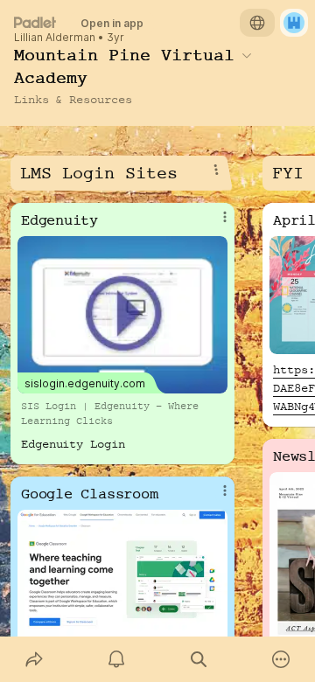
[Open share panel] (34, 659)
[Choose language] (257, 23)
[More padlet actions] (281, 659)
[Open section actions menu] (216, 170)
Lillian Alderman (54, 37)
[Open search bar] (198, 659)
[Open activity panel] (116, 659)
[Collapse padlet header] (247, 55)
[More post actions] (213, 223)
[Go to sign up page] (294, 23)
